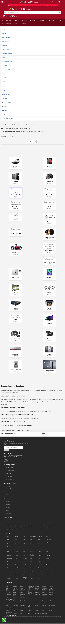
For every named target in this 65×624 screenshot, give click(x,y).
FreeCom (40, 558)
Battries (4, 33)
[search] (54, 2)
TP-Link (24, 574)
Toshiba (9, 547)
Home (1, 125)
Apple (16, 536)
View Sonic (40, 574)
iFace (47, 561)
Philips (8, 543)
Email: (5, 447)
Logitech (40, 565)
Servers (4, 106)
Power (24, 24)
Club (24, 555)
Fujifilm (47, 558)
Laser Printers (5, 78)
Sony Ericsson (48, 543)
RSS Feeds (8, 513)
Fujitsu (8, 561)
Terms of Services (10, 479)
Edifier (31, 558)
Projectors (4, 98)
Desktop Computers (7, 53)
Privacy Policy (9, 476)
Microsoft (48, 565)
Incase (8, 565)
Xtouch (39, 578)
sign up (6, 450)
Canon (47, 551)
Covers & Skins (6, 49)
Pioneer (17, 543)
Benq (39, 551)
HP (8, 539)
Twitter (7, 510)
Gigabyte (25, 561)
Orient (47, 568)
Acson (16, 551)
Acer (8, 536)
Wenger (17, 578)
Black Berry (33, 536)
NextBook (17, 568)
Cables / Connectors (7, 37)
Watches (16, 24)
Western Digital (25, 577)
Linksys (32, 565)
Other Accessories (6, 94)
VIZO (47, 574)
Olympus (40, 568)
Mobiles (24, 20)
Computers (33, 20)
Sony (39, 543)
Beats (24, 551)
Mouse (3, 90)
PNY (16, 571)
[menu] (2, 2)
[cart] (61, 2)
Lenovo (24, 539)
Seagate (32, 571)
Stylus (47, 571)
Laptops (8, 20)
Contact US (7, 621)
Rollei (24, 571)
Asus (24, 536)
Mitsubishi (9, 568)
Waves (8, 578)
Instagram (8, 507)
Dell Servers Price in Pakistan (16, 128)
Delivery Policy (9, 467)
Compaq (40, 536)
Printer (42, 20)
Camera (61, 20)
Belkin (31, 551)
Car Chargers (5, 41)
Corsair (39, 555)
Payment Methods (10, 470)
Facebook (8, 501)
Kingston (25, 565)
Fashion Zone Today (10, 520)
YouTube (8, 504)
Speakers (4, 110)
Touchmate (17, 574)
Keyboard (4, 65)
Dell (5, 125)
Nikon (24, 568)
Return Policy (9, 473)
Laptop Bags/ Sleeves (7, 70)
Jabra (16, 565)
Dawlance (9, 558)
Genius (16, 561)
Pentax (9, 571)
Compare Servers (10, 489)
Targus (8, 574)
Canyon (9, 555)
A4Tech (9, 551)
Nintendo (32, 568)
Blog (7, 494)
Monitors (4, 86)
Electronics (51, 20)
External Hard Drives (7, 61)
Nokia (39, 539)
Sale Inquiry (8, 486)
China (16, 555)
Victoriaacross (33, 574)
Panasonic (48, 539)
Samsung (32, 543)
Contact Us (8, 491)
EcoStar (24, 558)
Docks (3, 57)
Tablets (16, 20)
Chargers (4, 45)
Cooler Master (32, 555)
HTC (16, 539)
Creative (48, 555)
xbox (31, 578)
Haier (39, 561)
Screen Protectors (6, 102)
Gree (31, 561)
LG (31, 539)
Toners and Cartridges (7, 118)
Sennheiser (40, 571)
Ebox (16, 558)
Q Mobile (25, 543)
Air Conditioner (6, 24)
